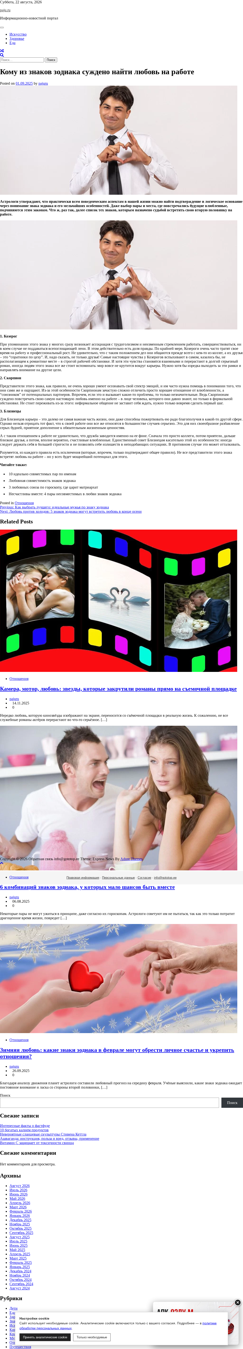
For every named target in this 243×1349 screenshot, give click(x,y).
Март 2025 (18, 1258)
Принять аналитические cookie (45, 1337)
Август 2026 (19, 1186)
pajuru (43, 83)
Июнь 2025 (18, 1245)
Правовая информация (82, 877)
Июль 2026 (18, 1190)
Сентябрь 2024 (21, 1284)
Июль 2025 (18, 1241)
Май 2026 (17, 1199)
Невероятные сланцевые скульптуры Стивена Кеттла (43, 1134)
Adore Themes (131, 859)
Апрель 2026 (19, 1203)
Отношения (24, 503)
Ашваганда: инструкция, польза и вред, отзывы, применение (49, 1138)
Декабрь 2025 (20, 1220)
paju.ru (5, 10)
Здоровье (16, 39)
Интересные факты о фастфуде (25, 1126)
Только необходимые (92, 1337)
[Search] (2, 55)
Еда (12, 43)
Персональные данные (118, 877)
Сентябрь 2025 (21, 1233)
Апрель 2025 (19, 1254)
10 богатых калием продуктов (24, 1130)
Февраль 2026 (20, 1211)
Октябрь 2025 (20, 1228)
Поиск (5, 1095)
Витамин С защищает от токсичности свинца (37, 1143)
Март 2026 (18, 1207)
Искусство (18, 34)
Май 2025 (17, 1250)
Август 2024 (19, 1288)
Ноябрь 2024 (19, 1275)
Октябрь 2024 (20, 1280)
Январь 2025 (19, 1267)
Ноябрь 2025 (19, 1224)
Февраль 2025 (20, 1263)
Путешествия (20, 1347)
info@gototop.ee (165, 877)
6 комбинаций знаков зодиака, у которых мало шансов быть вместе (87, 887)
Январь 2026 (19, 1216)
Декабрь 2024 (20, 1271)
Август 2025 (19, 1237)
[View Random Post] (2, 51)
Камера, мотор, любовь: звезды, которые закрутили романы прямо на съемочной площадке (118, 689)
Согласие (144, 877)
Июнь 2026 (18, 1194)
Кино (13, 1330)
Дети (13, 1308)
